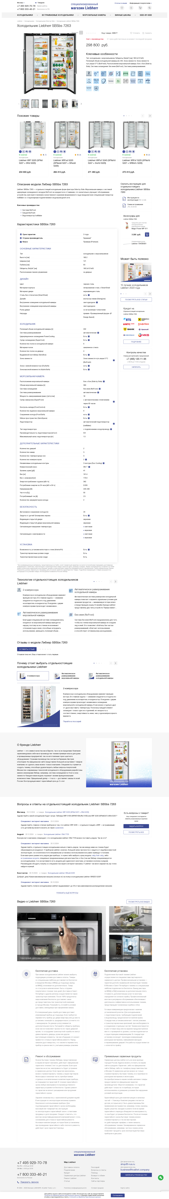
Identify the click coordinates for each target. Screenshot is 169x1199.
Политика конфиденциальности (75, 1188)
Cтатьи (67, 1181)
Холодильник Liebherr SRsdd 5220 (61, 873)
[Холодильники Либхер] (85, 6)
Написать (136, 367)
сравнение (59, 828)
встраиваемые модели (30, 858)
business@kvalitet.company (135, 1169)
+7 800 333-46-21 (26, 9)
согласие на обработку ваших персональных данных (62, 1195)
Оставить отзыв (27, 649)
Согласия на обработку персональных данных (85, 1197)
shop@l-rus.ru (128, 1164)
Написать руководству (136, 1175)
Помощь (94, 1173)
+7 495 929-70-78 (26, 6)
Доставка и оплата (71, 1167)
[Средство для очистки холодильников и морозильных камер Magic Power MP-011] (127, 225)
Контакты (95, 1178)
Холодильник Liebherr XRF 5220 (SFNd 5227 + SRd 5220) (67, 812)
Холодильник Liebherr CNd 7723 (56, 834)
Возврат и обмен (98, 1175)
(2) (149, 155)
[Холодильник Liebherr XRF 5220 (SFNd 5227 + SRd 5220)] (32, 135)
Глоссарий (95, 1167)
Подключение (69, 1170)
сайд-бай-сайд (98, 855)
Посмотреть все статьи (136, 300)
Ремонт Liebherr (70, 1178)
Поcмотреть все (136, 832)
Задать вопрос (136, 826)
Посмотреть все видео (139, 902)
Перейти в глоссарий (72, 721)
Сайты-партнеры (98, 1181)
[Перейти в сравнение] (131, 8)
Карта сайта (125, 1188)
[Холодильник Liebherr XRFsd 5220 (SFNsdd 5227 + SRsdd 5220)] (67, 135)
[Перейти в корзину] (140, 8)
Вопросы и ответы (98, 1170)
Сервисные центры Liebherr (75, 1175)
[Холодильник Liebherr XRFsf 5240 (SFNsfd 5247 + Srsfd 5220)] (101, 135)
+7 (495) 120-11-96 (136, 359)
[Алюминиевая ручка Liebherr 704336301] (127, 244)
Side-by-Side (146, 15)
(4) (80, 155)
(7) (46, 155)
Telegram (40, 3)
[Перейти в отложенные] (122, 8)
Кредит (67, 1173)
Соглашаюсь (118, 1195)
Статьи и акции (121, 3)
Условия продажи (97, 1188)
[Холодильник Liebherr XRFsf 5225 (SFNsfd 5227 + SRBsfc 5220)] (136, 135)
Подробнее (136, 342)
